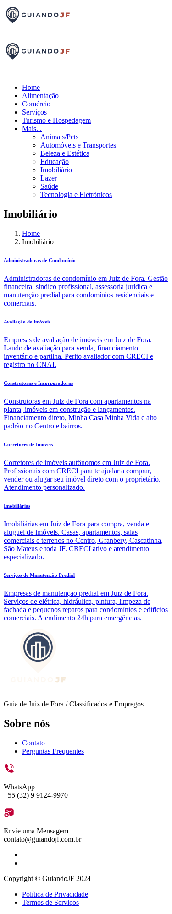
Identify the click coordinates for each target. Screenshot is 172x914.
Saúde (49, 186)
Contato (33, 743)
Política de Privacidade (55, 894)
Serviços (34, 112)
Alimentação (40, 95)
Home (31, 87)
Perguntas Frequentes (53, 751)
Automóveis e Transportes (78, 145)
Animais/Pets (59, 137)
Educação (54, 161)
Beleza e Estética (64, 153)
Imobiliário (56, 170)
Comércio (36, 104)
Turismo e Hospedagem (56, 120)
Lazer (48, 178)
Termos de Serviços (50, 902)
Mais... (32, 128)
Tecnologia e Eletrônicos (76, 194)
